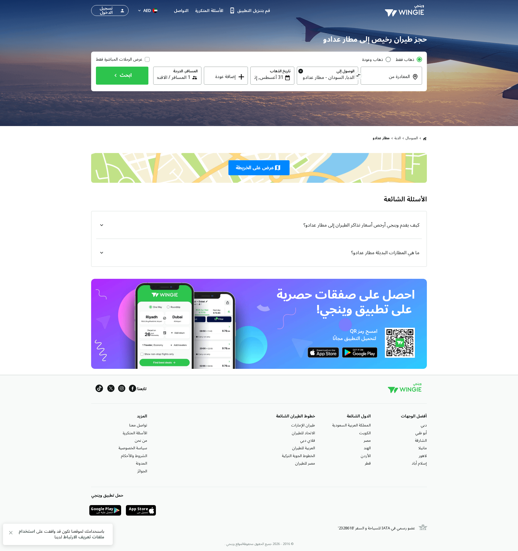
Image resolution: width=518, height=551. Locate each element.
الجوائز (142, 471)
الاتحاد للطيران (303, 433)
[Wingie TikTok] (99, 389)
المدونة (141, 463)
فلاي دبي (307, 440)
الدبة (397, 138)
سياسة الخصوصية (132, 448)
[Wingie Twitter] (111, 389)
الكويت (365, 433)
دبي (424, 425)
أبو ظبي (421, 433)
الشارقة (421, 440)
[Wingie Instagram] (121, 389)
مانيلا (422, 448)
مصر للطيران (305, 463)
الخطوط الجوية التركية (298, 456)
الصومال (412, 138)
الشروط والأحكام (134, 456)
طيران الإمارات (303, 425)
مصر (367, 440)
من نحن (141, 440)
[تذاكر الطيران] (425, 138)
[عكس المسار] (358, 76)
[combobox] (388, 81)
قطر (368, 463)
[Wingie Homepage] (406, 10)
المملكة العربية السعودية (351, 425)
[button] (259, 168)
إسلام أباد (419, 463)
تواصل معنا (138, 425)
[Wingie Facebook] (132, 389)
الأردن (366, 456)
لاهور (423, 456)
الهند (367, 448)
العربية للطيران (303, 448)
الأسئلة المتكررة (135, 433)
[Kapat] (11, 534)
